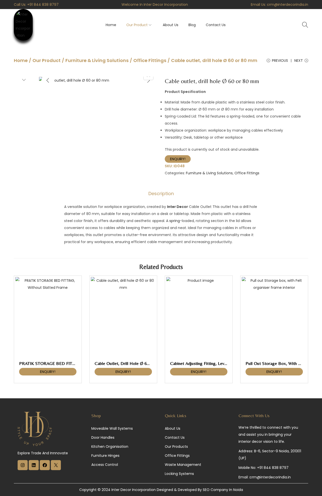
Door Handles (102, 437)
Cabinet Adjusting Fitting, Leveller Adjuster (209, 363)
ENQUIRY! (177, 158)
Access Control (104, 464)
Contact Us (175, 437)
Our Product (46, 60)
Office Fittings (149, 60)
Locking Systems (179, 473)
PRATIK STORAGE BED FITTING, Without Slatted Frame (73, 363)
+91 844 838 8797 (43, 4)
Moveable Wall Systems (112, 428)
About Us (172, 428)
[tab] (161, 193)
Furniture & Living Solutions (97, 60)
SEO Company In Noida (223, 489)
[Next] (148, 80)
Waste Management (183, 464)
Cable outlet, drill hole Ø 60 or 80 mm (132, 363)
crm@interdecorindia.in (287, 4)
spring (174, 220)
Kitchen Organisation (109, 446)
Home (21, 60)
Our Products (176, 446)
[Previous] (48, 80)
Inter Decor (177, 206)
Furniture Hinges (105, 455)
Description (161, 193)
